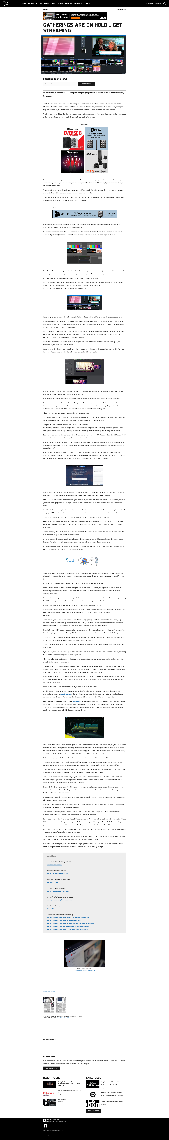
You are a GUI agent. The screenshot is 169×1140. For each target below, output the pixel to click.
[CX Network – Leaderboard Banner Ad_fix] (75, 16)
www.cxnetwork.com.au (63, 1017)
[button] (86, 84)
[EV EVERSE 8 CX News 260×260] (72, 138)
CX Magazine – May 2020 (49, 991)
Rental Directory (65, 3)
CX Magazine (33, 3)
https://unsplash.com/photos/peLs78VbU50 (84, 970)
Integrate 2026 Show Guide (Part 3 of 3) (69, 1091)
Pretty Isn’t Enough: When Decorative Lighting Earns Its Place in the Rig (69, 1083)
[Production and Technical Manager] (92, 1103)
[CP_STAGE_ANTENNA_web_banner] (84, 214)
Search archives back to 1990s (154, 3)
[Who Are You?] (49, 1102)
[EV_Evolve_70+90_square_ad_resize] (72, 162)
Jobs (54, 3)
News (23, 3)
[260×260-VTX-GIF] (96, 162)
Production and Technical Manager (112, 1101)
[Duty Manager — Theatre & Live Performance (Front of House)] (92, 1084)
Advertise (78, 3)
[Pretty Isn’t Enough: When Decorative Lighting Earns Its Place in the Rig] (49, 1085)
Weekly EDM (44, 3)
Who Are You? (62, 1100)
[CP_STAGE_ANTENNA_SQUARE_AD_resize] (96, 138)
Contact (88, 3)
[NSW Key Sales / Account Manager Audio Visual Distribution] (92, 1094)
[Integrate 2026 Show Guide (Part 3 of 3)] (49, 1093)
